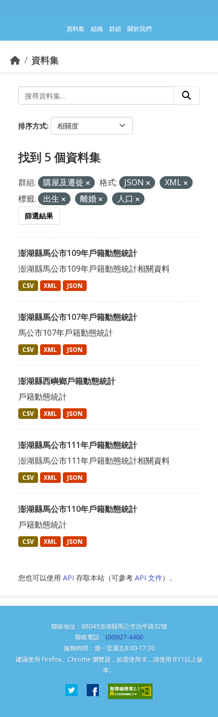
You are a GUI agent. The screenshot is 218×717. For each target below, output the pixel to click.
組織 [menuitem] (97, 28)
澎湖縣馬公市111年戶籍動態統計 (77, 444)
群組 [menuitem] (115, 28)
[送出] (186, 95)
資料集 (45, 60)
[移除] (88, 183)
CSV (28, 285)
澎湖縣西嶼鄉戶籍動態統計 (67, 380)
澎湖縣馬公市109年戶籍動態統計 (77, 252)
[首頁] (15, 60)
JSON (75, 285)
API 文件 (148, 577)
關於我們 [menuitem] (139, 28)
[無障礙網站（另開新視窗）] (130, 691)
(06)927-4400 (124, 637)
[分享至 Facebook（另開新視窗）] (92, 691)
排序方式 (32, 126)
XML (50, 285)
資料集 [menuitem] (75, 28)
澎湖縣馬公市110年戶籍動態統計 (77, 508)
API (68, 577)
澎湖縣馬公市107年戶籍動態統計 (77, 316)
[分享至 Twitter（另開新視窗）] (71, 691)
